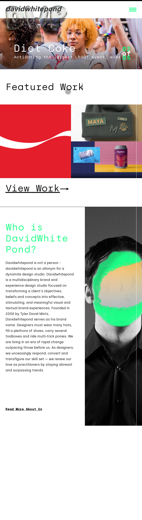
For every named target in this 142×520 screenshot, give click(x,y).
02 (126, 49)
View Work (33, 188)
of (126, 53)
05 (126, 58)
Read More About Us (24, 409)
